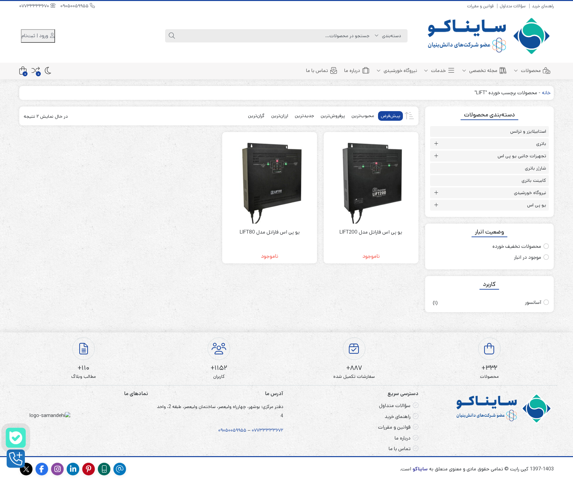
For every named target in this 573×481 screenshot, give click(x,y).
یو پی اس (536, 205)
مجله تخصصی (482, 70)
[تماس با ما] (16, 458)
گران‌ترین (256, 115)
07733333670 (34, 6)
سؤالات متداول (513, 6)
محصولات (530, 70)
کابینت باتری (534, 180)
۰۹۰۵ (223, 430)
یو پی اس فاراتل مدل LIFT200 (371, 232)
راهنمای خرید (543, 6)
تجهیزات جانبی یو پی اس (522, 156)
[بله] (16, 438)
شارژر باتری (535, 168)
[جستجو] (171, 35)
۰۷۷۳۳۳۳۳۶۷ (266, 430)
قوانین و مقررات (480, 6)
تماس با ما (317, 70)
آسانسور (533, 302)
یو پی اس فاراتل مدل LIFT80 (270, 232)
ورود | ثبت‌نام (35, 35)
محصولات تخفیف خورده (516, 246)
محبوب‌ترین (362, 115)
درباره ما (352, 70)
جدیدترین (304, 115)
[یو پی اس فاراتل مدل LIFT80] (269, 179)
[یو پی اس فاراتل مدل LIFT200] (371, 179)
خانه (546, 92)
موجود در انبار (527, 257)
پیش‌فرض (390, 115)
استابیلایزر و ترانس (528, 131)
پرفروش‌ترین (333, 115)
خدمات (438, 70)
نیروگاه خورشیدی (399, 70)
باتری (541, 143)
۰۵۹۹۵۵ (238, 430)
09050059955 (75, 6)
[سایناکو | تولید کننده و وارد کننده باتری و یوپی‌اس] (489, 36)
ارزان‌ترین (279, 115)
